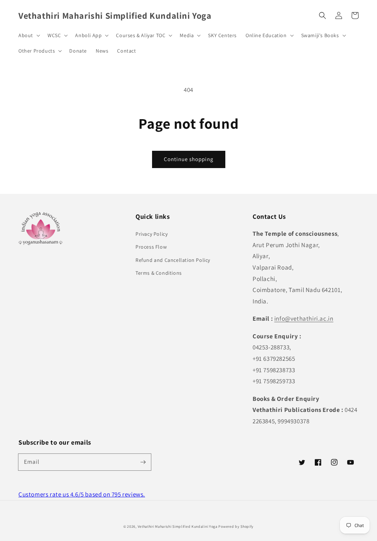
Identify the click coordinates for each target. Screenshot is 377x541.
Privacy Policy (151, 234)
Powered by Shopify (236, 526)
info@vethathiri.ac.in (304, 318)
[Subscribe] (143, 462)
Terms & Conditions (158, 273)
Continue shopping (189, 159)
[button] (322, 15)
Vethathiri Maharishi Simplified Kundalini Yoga (178, 526)
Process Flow (151, 246)
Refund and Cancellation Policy (172, 260)
